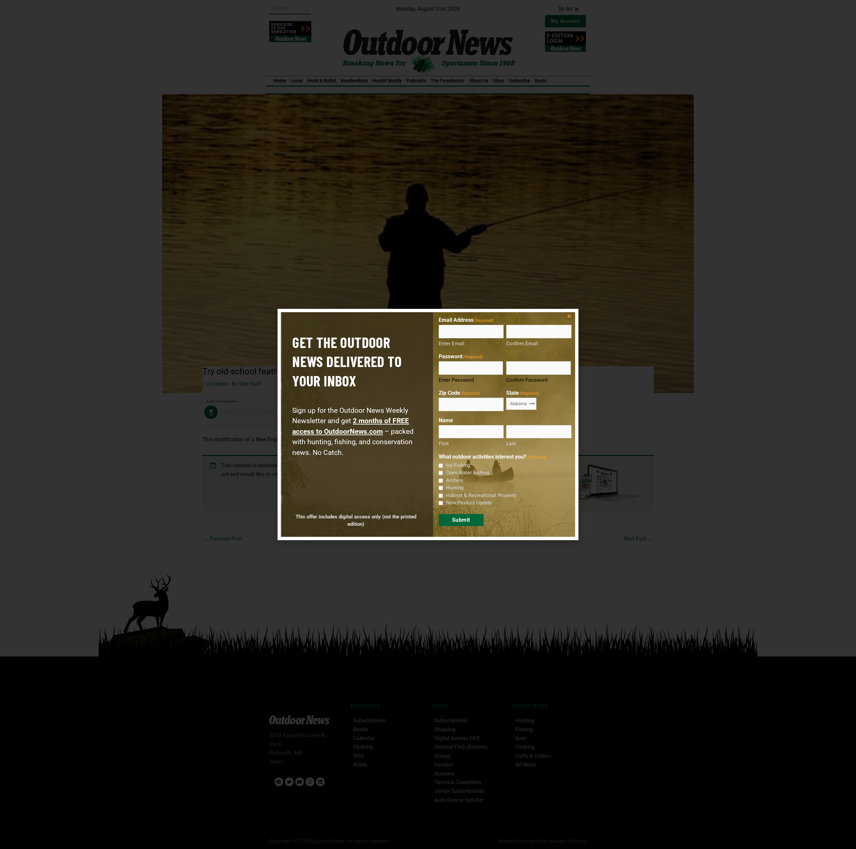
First (444, 444)
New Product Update (469, 503)
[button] (569, 316)
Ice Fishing (458, 465)
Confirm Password (526, 380)
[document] (428, 424)
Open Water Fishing (467, 473)
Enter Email (451, 344)
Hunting (454, 488)
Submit (461, 520)
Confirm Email (522, 344)
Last (511, 444)
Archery (454, 480)
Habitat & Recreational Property (481, 495)
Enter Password (456, 380)
